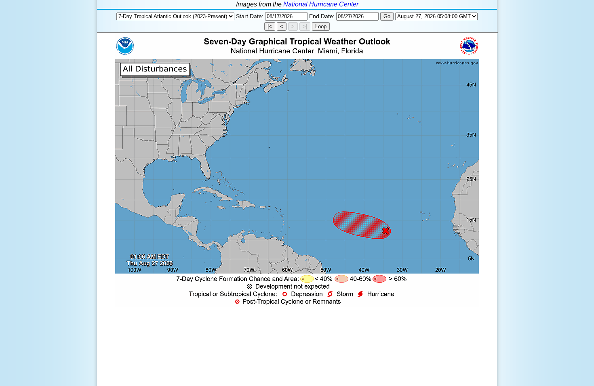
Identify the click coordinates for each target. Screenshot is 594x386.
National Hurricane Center (320, 4)
